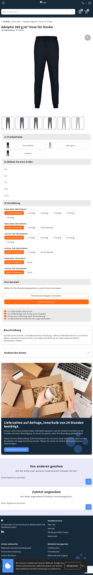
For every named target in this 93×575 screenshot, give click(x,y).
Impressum (52, 536)
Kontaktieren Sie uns (16, 449)
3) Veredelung (12, 202)
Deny (83, 566)
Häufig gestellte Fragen (58, 532)
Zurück (6, 21)
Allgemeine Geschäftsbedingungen (16, 548)
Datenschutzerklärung (11, 552)
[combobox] (35, 12)
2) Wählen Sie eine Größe (18, 161)
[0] (79, 12)
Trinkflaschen (54, 548)
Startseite (16, 21)
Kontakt (51, 528)
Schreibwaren (54, 552)
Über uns (52, 524)
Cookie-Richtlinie (8, 555)
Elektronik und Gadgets (58, 555)
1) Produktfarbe (13, 136)
